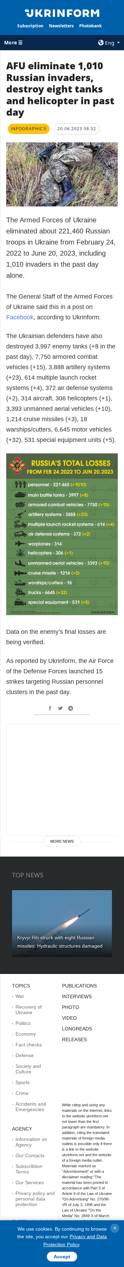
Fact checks (29, 1044)
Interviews (77, 996)
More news (62, 841)
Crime (22, 1093)
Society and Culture (28, 1068)
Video (69, 1018)
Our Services (30, 1182)
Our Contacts (30, 1155)
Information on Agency (31, 1142)
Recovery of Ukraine (29, 1009)
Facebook (19, 317)
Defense (25, 1055)
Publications (79, 986)
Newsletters (61, 26)
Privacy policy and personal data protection (35, 1198)
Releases (74, 1039)
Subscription (30, 26)
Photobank (90, 26)
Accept (62, 1256)
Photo (70, 1007)
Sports (23, 1082)
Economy (26, 1034)
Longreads (77, 1028)
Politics (23, 1023)
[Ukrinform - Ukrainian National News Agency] (62, 12)
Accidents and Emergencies (31, 1106)
